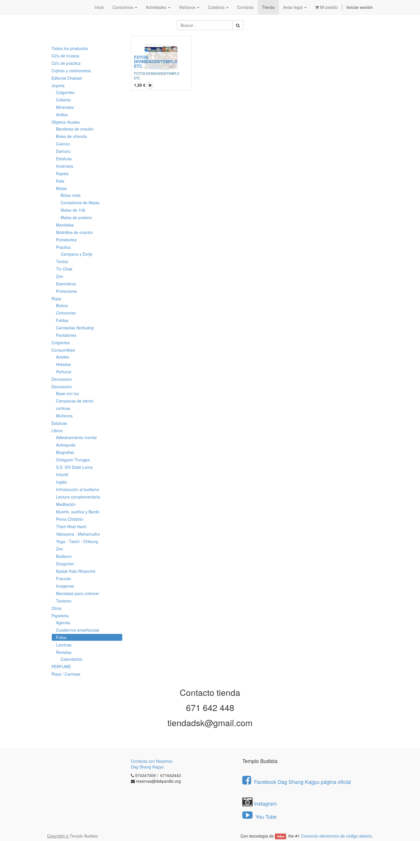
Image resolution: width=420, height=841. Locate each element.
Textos (62, 261)
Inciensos (64, 166)
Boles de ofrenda (71, 136)
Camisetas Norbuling (75, 328)
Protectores (66, 291)
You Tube (265, 816)
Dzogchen (65, 563)
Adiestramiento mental (76, 437)
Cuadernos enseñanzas (77, 630)
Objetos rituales (65, 122)
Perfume (63, 372)
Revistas (63, 652)
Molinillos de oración (74, 232)
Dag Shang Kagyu (147, 767)
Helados (63, 364)
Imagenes (65, 586)
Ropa (56, 298)
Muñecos (64, 416)
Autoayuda (65, 445)
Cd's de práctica (66, 63)
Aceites (62, 357)
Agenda (63, 622)
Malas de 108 (73, 210)
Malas (61, 188)
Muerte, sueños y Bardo (77, 511)
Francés (63, 578)
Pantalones (66, 335)
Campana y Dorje (76, 254)
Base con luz (67, 393)
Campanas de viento (74, 401)
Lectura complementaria (78, 497)
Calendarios (71, 659)
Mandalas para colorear (77, 593)
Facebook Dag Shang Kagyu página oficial (302, 781)
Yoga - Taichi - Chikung (77, 541)
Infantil (62, 474)
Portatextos (66, 240)
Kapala (62, 173)
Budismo (64, 556)
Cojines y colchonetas (71, 70)
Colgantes (65, 92)
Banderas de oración (75, 129)
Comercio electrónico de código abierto (336, 836)
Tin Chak (64, 269)
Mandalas (65, 225)
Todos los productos (69, 48)
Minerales (65, 107)
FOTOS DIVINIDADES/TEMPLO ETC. (155, 61)
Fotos (61, 637)
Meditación (66, 504)
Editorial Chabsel (66, 78)
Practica (63, 247)
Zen (59, 276)
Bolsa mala (71, 195)
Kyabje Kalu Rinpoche (75, 571)
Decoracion (61, 379)
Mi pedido (328, 7)
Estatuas (64, 158)
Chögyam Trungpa (73, 459)
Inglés (61, 482)
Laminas (63, 645)
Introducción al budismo (77, 489)
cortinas (63, 408)
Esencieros (66, 284)
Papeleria (60, 615)
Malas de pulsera (76, 217)
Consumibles (63, 350)
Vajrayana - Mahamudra (78, 534)
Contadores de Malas (80, 202)
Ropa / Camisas (65, 674)
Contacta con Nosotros (151, 761)
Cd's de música (65, 56)
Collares (63, 100)
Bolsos (62, 305)
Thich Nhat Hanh (71, 526)
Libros (57, 430)
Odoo (280, 836)
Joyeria (58, 85)
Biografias (65, 452)
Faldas (62, 320)
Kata (60, 181)
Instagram (265, 803)
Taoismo (63, 601)
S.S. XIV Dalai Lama (74, 467)
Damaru (63, 151)
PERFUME (61, 666)
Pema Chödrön (69, 519)
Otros (56, 608)
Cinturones (66, 313)
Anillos (62, 114)
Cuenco (63, 144)
